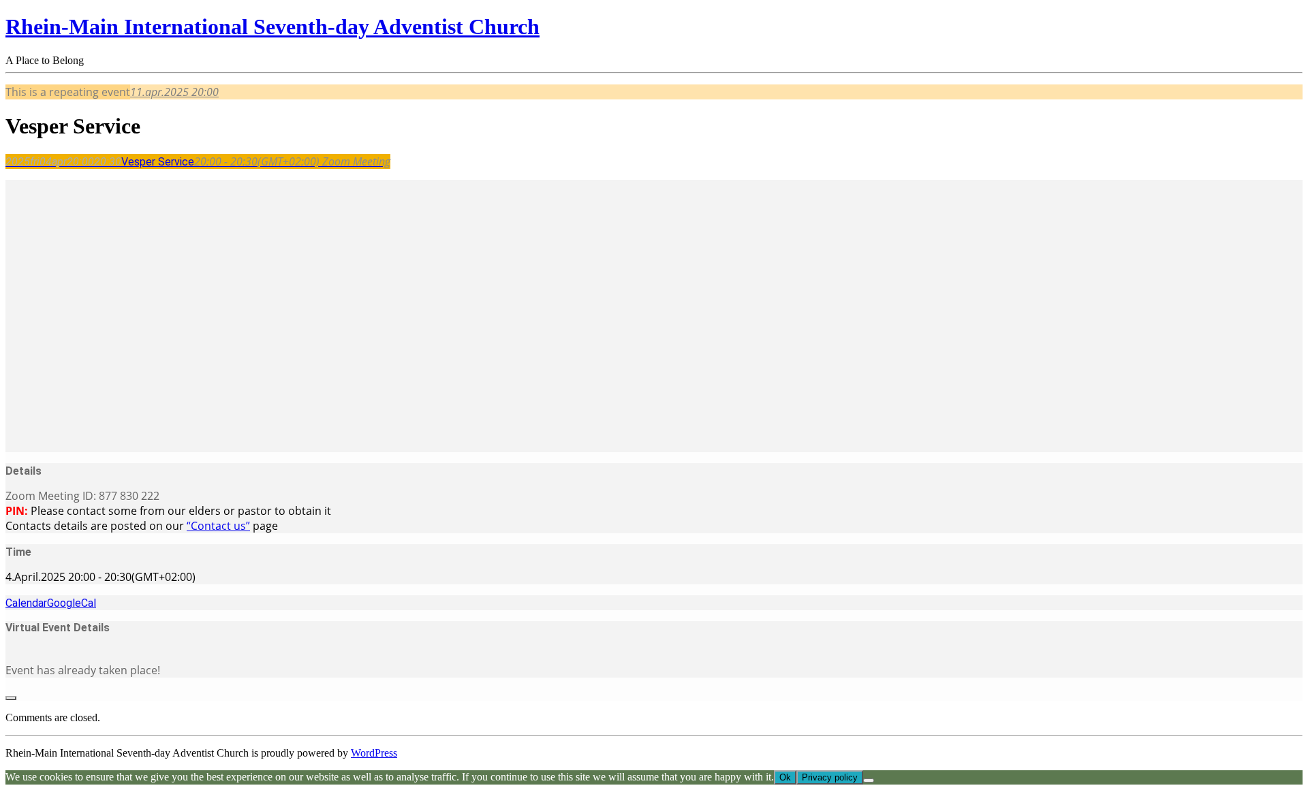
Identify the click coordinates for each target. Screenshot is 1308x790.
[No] (868, 780)
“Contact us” (218, 525)
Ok (785, 777)
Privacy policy (830, 777)
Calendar (26, 603)
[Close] (10, 698)
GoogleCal (71, 603)
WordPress (374, 753)
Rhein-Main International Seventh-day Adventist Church (272, 26)
